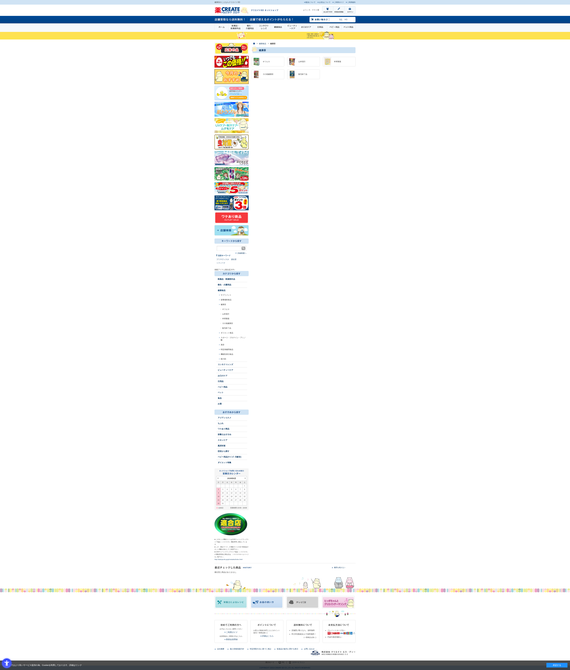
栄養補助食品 (226, 300)
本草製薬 (225, 319)
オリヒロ (225, 309)
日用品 (320, 27)
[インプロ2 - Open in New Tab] (231, 93)
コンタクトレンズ (264, 27)
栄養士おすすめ (224, 434)
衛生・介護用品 (250, 27)
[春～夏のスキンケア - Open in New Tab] (231, 125)
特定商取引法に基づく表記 (260, 649)
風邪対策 (221, 446)
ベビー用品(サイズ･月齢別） (230, 457)
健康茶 (223, 304)
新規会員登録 (232, 639)
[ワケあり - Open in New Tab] (231, 218)
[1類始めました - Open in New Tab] (231, 203)
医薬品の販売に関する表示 (287, 649)
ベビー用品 (334, 27)
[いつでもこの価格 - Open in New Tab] (231, 62)
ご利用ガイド (232, 632)
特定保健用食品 (227, 349)
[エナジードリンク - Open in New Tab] (231, 174)
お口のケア (306, 27)
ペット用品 (348, 27)
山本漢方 (225, 314)
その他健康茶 (227, 323)
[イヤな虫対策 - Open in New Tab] (231, 142)
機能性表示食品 (227, 354)
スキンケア (222, 440)
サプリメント (226, 295)
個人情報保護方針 (237, 649)
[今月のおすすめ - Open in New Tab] (231, 76)
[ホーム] (254, 43)
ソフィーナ (220, 263)
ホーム (221, 27)
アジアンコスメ (224, 418)
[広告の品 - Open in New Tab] (231, 48)
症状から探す (223, 451)
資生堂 (233, 259)
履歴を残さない (339, 567)
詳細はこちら (268, 636)
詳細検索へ (242, 253)
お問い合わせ (309, 649)
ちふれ (221, 423)
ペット (221, 392)
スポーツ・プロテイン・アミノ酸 (233, 339)
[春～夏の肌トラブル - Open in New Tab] (231, 109)
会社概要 (220, 649)
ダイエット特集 (224, 462)
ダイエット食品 (227, 333)
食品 (220, 398)
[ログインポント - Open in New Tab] (231, 188)
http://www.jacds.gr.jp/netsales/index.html (228, 559)
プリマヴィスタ (222, 259)
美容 (222, 345)
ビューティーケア (292, 27)
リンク (79, 665)
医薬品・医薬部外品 (236, 27)
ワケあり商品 (223, 429)
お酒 (220, 404)
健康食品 (278, 27)
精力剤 (223, 359)
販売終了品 (226, 328)
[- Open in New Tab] (231, 158)
